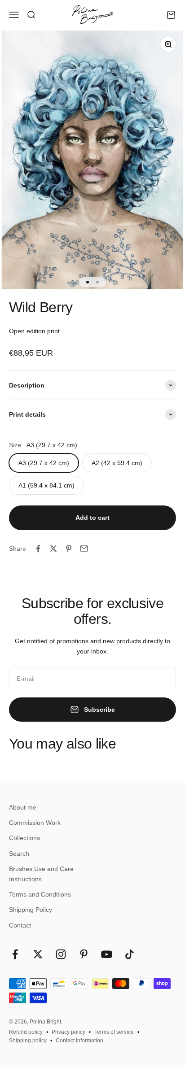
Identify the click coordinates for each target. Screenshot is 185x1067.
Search (19, 853)
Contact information (79, 1040)
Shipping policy (28, 1040)
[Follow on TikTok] (129, 954)
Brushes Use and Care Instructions (41, 873)
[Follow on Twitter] (38, 954)
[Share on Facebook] (38, 548)
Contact (20, 925)
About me (22, 807)
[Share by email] (84, 548)
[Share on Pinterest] (68, 548)
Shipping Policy (30, 909)
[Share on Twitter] (53, 548)
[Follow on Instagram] (61, 954)
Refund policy (26, 1032)
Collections (24, 837)
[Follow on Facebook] (15, 954)
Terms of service (114, 1032)
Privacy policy (68, 1032)
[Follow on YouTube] (107, 954)
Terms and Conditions (40, 894)
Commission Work (35, 822)
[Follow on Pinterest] (84, 954)
